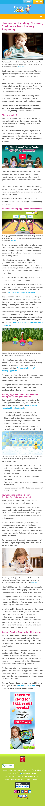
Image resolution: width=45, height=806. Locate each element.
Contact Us (19, 776)
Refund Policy (9, 776)
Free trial (21, 66)
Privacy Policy (11, 773)
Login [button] (28, 2)
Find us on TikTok (18, 791)
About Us (13, 770)
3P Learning (8, 766)
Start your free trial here (26, 685)
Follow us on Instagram (15, 791)
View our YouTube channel (26, 791)
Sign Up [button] (38, 2)
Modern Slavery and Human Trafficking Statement (21, 779)
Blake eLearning (22, 759)
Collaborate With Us (32, 776)
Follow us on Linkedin (29, 791)
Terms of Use (36, 770)
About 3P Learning (24, 770)
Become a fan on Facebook (22, 791)
